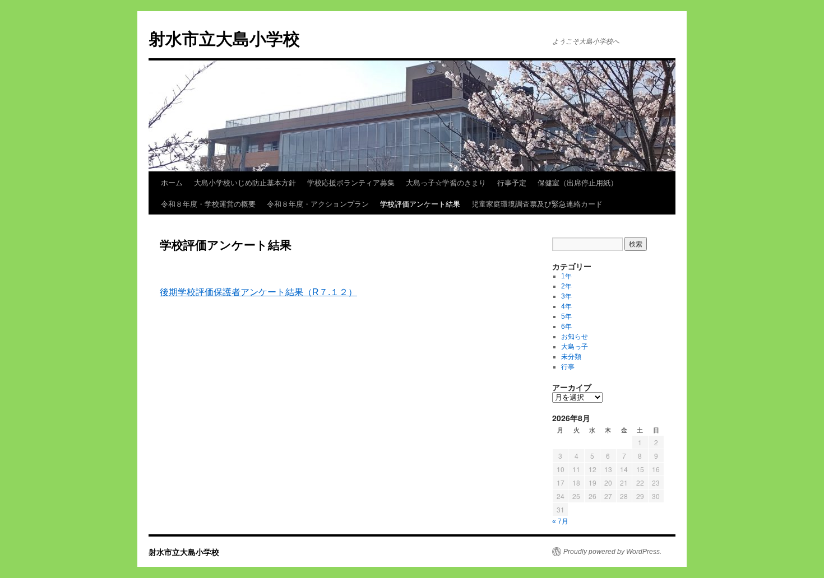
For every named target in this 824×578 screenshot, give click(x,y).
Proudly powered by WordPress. (612, 552)
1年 (566, 276)
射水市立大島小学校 (224, 38)
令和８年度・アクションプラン (318, 203)
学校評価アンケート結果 (420, 203)
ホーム (172, 182)
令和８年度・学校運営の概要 (208, 203)
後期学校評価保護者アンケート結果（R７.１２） (258, 292)
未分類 (571, 357)
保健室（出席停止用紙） (578, 182)
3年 (566, 296)
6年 (566, 326)
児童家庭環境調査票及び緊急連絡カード (537, 203)
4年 (566, 306)
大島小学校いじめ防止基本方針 (245, 182)
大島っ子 (574, 347)
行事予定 (511, 182)
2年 (566, 286)
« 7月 (560, 521)
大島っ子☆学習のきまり (446, 182)
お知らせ (574, 337)
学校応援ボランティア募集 (351, 182)
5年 (566, 316)
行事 (568, 367)
